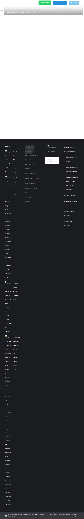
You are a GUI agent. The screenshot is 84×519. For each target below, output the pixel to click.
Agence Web (7, 119)
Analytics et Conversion (32, 178)
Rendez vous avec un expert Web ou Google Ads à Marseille (72, 183)
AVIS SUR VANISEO (52, 160)
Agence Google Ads (30, 173)
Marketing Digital (30, 183)
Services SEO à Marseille (68, 223)
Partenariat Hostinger (29, 149)
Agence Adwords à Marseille (69, 213)
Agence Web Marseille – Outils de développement (46, 8)
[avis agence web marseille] (52, 149)
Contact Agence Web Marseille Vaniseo (70, 149)
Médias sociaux (23, 119)
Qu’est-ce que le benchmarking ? (19, 116)
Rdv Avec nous (31, 12)
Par (62, 119)
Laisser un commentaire (11, 122)
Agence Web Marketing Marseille (15, 8)
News (30, 119)
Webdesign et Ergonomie (50, 119)
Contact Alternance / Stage (72, 159)
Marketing (15, 119)
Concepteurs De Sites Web (13, 12)
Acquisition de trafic (73, 8)
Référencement (37, 119)
